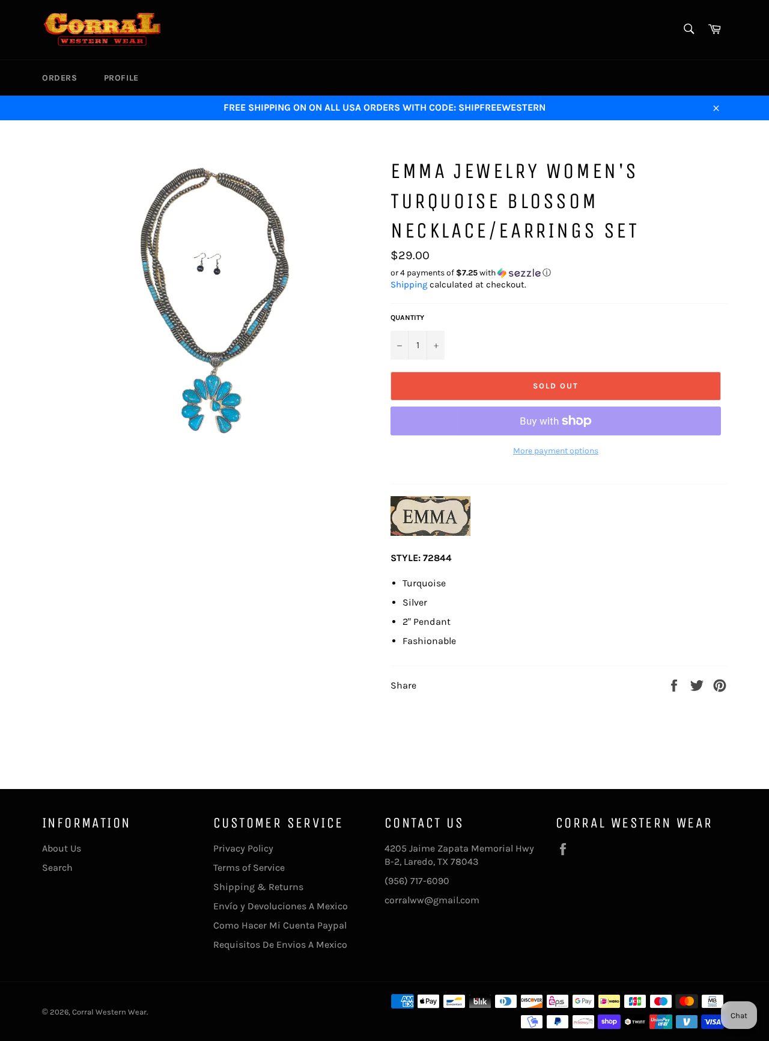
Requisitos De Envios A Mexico (280, 944)
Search (57, 867)
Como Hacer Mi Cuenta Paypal (280, 925)
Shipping (409, 284)
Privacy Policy (243, 848)
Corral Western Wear (109, 1011)
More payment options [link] (555, 451)
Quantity (407, 317)
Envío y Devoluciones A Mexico (280, 906)
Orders (60, 78)
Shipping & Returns (258, 886)
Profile (121, 78)
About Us (61, 848)
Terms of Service (249, 867)
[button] (559, 273)
